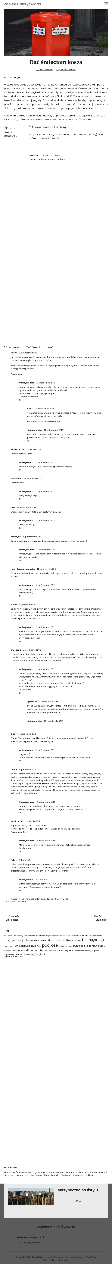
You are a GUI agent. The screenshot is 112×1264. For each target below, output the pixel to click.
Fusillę (50, 1172)
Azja (68, 935)
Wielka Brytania (65, 950)
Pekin (39, 946)
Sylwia (14, 860)
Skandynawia (95, 945)
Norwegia (100, 940)
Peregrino (55, 1175)
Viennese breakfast (84, 1175)
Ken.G (14, 352)
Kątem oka (47, 155)
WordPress (91, 1257)
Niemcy (51, 159)
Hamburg (41, 159)
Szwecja (23, 950)
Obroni (46, 1175)
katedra (56, 940)
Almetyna (16, 536)
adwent (7, 936)
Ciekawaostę (23, 1172)
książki (65, 940)
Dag (13, 734)
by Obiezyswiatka (44, 69)
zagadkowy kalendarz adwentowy (19, 954)
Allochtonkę (9, 1172)
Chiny (86, 935)
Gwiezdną (59, 1172)
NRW (15, 946)
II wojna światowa (27, 940)
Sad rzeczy (67, 1175)
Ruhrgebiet (80, 945)
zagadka (95, 951)
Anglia (48, 936)
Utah (45, 951)
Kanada (47, 940)
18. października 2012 (53, 721)
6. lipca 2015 (24, 860)
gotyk (14, 940)
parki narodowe (27, 945)
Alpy (25, 935)
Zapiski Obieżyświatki (22, 4)
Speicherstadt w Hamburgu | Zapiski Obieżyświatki (44, 899)
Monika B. (15, 449)
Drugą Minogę (38, 1172)
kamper (39, 940)
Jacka (79, 1172)
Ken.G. (86, 1172)
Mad (94, 1172)
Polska (61, 946)
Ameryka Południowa (36, 936)
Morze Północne (75, 940)
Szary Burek (17, 478)
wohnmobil (79, 951)
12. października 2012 (66, 69)
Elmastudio (63, 1260)
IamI (13, 507)
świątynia (40, 954)
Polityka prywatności (30, 1242)
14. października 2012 (31, 536)
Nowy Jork (8, 946)
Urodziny (83, 918)
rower (70, 946)
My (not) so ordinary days (28, 1175)
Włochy (88, 951)
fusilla (14, 604)
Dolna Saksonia (95, 936)
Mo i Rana (13, 918)
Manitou (15, 821)
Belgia (80, 936)
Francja (7, 940)
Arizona (62, 936)
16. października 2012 (48, 701)
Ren (65, 946)
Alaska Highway (17, 936)
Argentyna (55, 936)
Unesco (32, 950)
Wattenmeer (52, 951)
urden (14, 769)
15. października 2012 (45, 585)
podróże (61, 159)
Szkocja (15, 950)
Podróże (57, 155)
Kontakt (81, 1201)
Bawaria (73, 936)
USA (40, 950)
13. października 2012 (53, 430)
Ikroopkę (70, 1172)
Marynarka (9, 1175)
